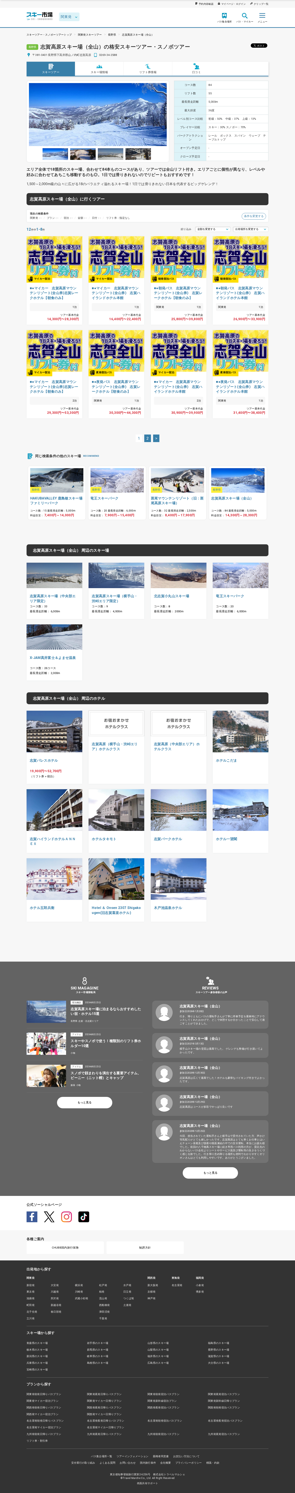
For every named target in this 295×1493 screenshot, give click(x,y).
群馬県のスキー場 (97, 1349)
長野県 (112, 34)
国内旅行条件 (148, 1462)
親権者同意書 (161, 1456)
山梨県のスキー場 (158, 1349)
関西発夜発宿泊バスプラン (163, 1407)
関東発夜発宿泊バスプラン (224, 1394)
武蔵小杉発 (81, 1298)
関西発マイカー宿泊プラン (43, 1414)
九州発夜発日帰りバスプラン (104, 1434)
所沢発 (55, 1298)
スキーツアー (50, 72)
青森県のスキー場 (37, 1343)
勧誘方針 (145, 1247)
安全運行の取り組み (83, 1462)
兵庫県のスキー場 (37, 1362)
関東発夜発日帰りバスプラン (104, 1394)
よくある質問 (108, 1462)
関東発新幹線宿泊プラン (162, 1400)
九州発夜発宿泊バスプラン (224, 1434)
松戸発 (103, 1285)
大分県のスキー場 (218, 1362)
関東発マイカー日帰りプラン (104, 1400)
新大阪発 (153, 1285)
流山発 (103, 1298)
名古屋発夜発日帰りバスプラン (105, 1420)
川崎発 (79, 1291)
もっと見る (85, 1102)
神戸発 (151, 1298)
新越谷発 (56, 1305)
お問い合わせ (128, 1462)
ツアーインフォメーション (133, 1456)
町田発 (31, 1305)
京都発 (151, 1291)
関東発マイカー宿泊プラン (43, 1400)
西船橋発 (104, 1305)
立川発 (31, 1318)
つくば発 (128, 1298)
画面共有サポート (147, 1483)
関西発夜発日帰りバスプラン (104, 1407)
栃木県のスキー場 (37, 1349)
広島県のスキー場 (158, 1362)
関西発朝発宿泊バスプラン (224, 1407)
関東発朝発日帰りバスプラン (44, 1394)
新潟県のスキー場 (37, 1356)
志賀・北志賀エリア (88, 1021)
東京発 (31, 1291)
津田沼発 (104, 1311)
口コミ (196, 72)
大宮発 (55, 1285)
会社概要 (165, 1462)
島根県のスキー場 (97, 1362)
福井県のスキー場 (158, 1356)
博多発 (200, 1291)
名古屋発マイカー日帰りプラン (105, 1427)
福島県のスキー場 (218, 1343)
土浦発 (127, 1305)
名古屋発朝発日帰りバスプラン (45, 1420)
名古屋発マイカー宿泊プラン (44, 1427)
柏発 (102, 1291)
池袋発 (31, 1298)
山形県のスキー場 (158, 1343)
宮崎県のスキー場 (37, 1369)
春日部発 (56, 1311)
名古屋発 (177, 1285)
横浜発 (79, 1285)
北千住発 (32, 1311)
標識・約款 (213, 1462)
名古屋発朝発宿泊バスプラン (165, 1420)
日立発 (127, 1291)
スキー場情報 (99, 72)
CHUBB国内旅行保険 (65, 1247)
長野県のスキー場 (218, 1349)
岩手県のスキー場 (97, 1343)
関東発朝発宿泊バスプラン (163, 1394)
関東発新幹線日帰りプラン (224, 1400)
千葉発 (103, 1318)
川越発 (55, 1291)
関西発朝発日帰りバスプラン (44, 1407)
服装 (73, 1085)
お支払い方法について (186, 1456)
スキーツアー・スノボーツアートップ (49, 34)
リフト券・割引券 (37, 1440)
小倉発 (200, 1285)
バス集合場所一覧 (101, 1456)
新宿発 (31, 1285)
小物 (73, 1053)
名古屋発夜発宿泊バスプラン (225, 1420)
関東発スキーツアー (90, 34)
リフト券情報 (148, 72)
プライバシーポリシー (188, 1462)
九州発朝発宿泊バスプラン (163, 1434)
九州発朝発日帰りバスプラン (44, 1434)
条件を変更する (254, 216)
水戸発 (127, 1285)
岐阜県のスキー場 (97, 1356)
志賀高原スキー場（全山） (138, 34)
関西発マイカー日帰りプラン (104, 1414)
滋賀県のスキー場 (218, 1356)
